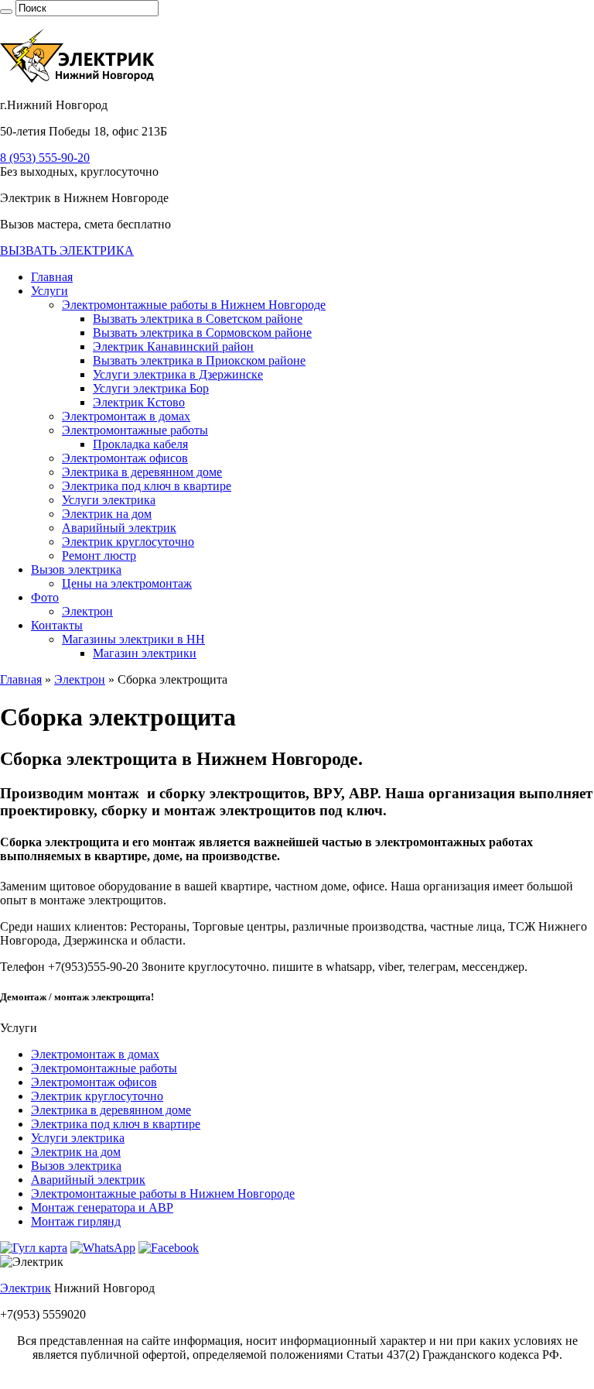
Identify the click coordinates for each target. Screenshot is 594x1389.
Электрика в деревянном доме (142, 471)
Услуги (49, 290)
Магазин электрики (144, 653)
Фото (45, 597)
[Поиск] (6, 11)
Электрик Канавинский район (173, 346)
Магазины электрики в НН (133, 639)
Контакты (57, 625)
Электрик (25, 1288)
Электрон (87, 611)
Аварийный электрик (119, 527)
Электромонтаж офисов (125, 458)
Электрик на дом (107, 513)
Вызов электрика (76, 569)
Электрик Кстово (139, 402)
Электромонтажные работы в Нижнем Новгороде (194, 304)
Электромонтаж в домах (126, 416)
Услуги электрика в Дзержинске (178, 374)
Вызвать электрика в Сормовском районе (202, 332)
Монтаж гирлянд (76, 1221)
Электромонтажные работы (135, 430)
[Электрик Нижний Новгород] (78, 78)
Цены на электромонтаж (127, 583)
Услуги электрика (108, 499)
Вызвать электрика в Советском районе (197, 318)
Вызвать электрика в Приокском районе (199, 360)
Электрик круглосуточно (128, 541)
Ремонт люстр (99, 555)
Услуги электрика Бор (151, 388)
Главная (52, 276)
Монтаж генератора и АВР (102, 1207)
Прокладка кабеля (140, 444)
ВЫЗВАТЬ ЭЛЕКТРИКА (67, 250)
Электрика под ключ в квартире (146, 485)
